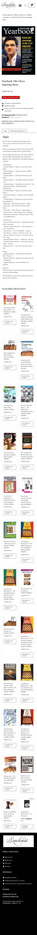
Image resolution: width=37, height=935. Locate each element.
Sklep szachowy (19, 15)
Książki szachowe (15, 117)
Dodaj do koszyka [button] (25, 826)
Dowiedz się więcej (9, 322)
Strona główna (8, 15)
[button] (20, 5)
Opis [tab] (5, 131)
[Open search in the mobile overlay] (25, 5)
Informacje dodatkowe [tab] (17, 131)
